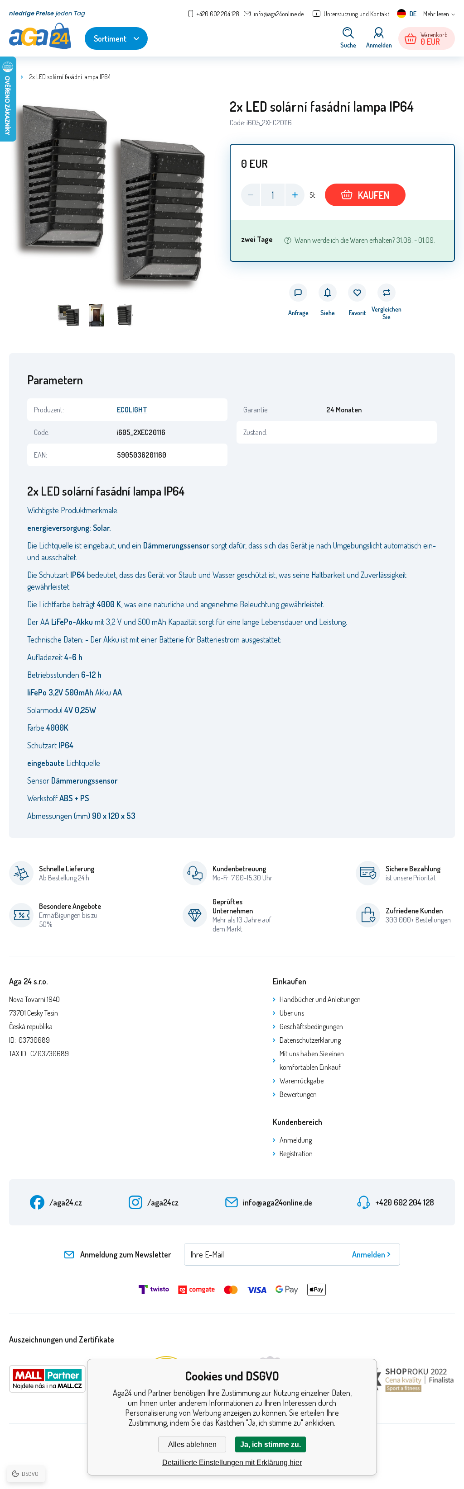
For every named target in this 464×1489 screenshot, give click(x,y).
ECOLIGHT (132, 409)
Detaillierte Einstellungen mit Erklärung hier (232, 1462)
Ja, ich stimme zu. (270, 1444)
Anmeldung (296, 1139)
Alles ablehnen (192, 1444)
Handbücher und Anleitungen (320, 999)
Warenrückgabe (302, 1080)
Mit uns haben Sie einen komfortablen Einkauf (312, 1060)
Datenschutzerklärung (310, 1040)
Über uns (292, 1012)
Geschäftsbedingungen (311, 1026)
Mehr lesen (436, 14)
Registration (296, 1153)
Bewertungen (298, 1094)
